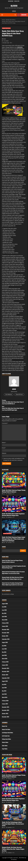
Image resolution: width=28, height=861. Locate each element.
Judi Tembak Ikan (6, 736)
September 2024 (5, 678)
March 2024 (4, 697)
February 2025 (5, 662)
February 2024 (5, 700)
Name (4, 442)
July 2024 (4, 684)
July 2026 (4, 607)
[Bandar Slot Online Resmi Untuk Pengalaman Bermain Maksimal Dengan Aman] (14, 504)
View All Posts (19, 394)
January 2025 (5, 665)
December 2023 (5, 707)
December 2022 (5, 717)
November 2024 (5, 671)
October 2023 (5, 713)
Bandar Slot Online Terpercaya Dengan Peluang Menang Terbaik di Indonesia (13, 491)
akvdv (4, 39)
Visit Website (8, 394)
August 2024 (5, 681)
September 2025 (5, 639)
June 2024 (4, 687)
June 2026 (4, 610)
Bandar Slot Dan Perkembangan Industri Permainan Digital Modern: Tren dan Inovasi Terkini (13, 572)
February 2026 (5, 623)
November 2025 (5, 632)
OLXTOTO (14, 5)
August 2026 (5, 603)
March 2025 (4, 658)
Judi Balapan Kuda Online (7, 732)
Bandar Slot (4, 726)
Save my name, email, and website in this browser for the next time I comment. (13, 459)
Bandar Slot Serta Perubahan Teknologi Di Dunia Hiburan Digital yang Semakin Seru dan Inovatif (12, 584)
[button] (2, 14)
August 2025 (5, 642)
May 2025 (4, 652)
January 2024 (5, 704)
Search (4, 547)
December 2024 (5, 668)
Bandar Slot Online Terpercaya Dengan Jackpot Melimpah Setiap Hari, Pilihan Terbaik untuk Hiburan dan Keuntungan (13, 538)
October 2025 (5, 636)
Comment (5, 423)
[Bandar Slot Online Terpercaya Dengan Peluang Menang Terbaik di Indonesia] (14, 480)
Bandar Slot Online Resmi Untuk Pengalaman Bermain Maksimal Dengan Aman (13, 514)
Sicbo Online (4, 745)
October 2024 (5, 675)
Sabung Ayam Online (6, 739)
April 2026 (4, 616)
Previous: (13, 402)
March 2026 (4, 620)
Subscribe (23, 15)
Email (4, 448)
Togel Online (4, 749)
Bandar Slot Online (6, 28)
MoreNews (22, 857)
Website (4, 453)
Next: (13, 408)
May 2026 (4, 613)
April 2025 (4, 655)
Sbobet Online (5, 742)
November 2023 (5, 710)
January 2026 (5, 626)
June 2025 (4, 649)
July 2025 (4, 645)
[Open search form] (15, 15)
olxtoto (14, 11)
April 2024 (4, 694)
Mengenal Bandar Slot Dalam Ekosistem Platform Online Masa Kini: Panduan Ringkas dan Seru (13, 578)
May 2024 (4, 691)
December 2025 (5, 629)
